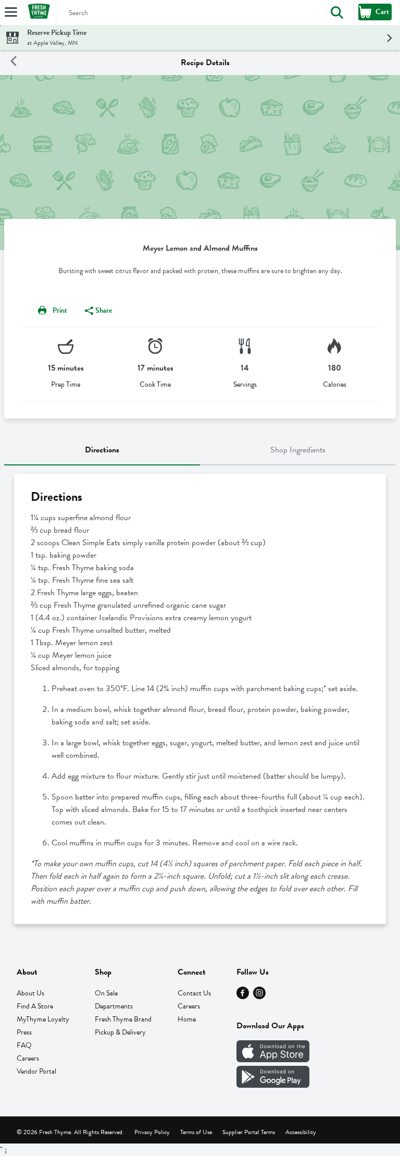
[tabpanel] (200, 699)
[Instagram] (259, 996)
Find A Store (35, 1006)
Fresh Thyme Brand (123, 1019)
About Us (30, 993)
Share (103, 310)
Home (187, 1019)
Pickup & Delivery (120, 1032)
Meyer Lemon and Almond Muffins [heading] (200, 248)
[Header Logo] (37, 13)
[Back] (13, 63)
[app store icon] (272, 1059)
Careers (28, 1058)
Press (24, 1032)
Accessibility (300, 1132)
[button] (337, 12)
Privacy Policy (152, 1132)
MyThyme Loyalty (43, 1019)
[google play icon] (272, 1085)
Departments (114, 1006)
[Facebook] (242, 996)
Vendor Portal (36, 1071)
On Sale (106, 993)
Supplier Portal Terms (248, 1132)
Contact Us (194, 993)
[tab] (102, 450)
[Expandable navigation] (11, 12)
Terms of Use (196, 1132)
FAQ (24, 1045)
